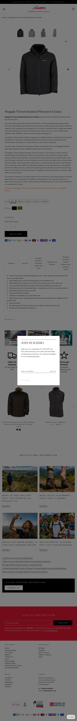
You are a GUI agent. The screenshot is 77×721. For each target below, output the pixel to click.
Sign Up (53, 371)
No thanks (25, 380)
